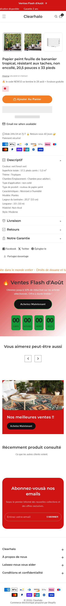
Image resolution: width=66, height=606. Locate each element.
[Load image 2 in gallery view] (32, 42)
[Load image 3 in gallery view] (53, 42)
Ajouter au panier (29, 99)
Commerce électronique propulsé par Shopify (33, 602)
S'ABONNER (52, 517)
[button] (27, 109)
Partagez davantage (17, 256)
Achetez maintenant (33, 304)
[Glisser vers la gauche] (3, 42)
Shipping (5, 76)
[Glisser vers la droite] (62, 42)
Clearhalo (37, 600)
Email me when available (21, 124)
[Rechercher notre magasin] (56, 16)
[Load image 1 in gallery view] (12, 42)
